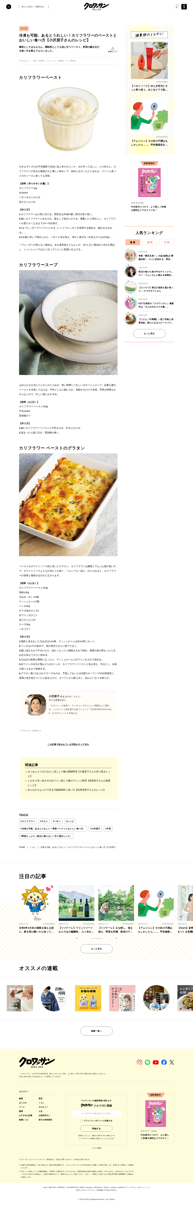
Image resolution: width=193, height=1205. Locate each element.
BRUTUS (52, 1187)
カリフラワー (28, 821)
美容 (40, 1098)
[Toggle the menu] (8, 6)
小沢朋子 (95, 829)
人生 (40, 1111)
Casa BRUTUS (72, 1187)
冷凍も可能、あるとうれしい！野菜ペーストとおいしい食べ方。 (53, 829)
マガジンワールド (88, 1190)
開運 (21, 1111)
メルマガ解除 (96, 1148)
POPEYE (61, 1187)
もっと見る (149, 333)
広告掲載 (99, 1190)
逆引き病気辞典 (45, 1120)
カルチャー (43, 1107)
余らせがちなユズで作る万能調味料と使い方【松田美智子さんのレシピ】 (67, 790)
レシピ (70, 821)
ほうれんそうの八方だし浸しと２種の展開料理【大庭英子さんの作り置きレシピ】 (69, 774)
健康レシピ (24, 1120)
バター (57, 821)
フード (24, 28)
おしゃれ (23, 1103)
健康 (21, 1098)
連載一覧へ (96, 1031)
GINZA (82, 1187)
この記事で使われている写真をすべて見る (68, 744)
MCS (78, 1190)
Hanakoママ (122, 1187)
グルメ (44, 821)
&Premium (98, 1187)
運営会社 (50, 1159)
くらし (41, 1103)
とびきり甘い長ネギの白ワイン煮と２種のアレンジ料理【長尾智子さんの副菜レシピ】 (69, 783)
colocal (113, 1187)
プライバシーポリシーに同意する (98, 1121)
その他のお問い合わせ (81, 1159)
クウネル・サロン (135, 1187)
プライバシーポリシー (105, 1136)
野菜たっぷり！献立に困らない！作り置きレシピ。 (46, 836)
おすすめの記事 (25, 1115)
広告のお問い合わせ (63, 1159)
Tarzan (106, 1187)
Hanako (89, 1187)
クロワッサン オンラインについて (32, 1159)
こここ (146, 1187)
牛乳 (108, 829)
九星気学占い (44, 1115)
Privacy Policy (110, 1190)
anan (45, 1187)
